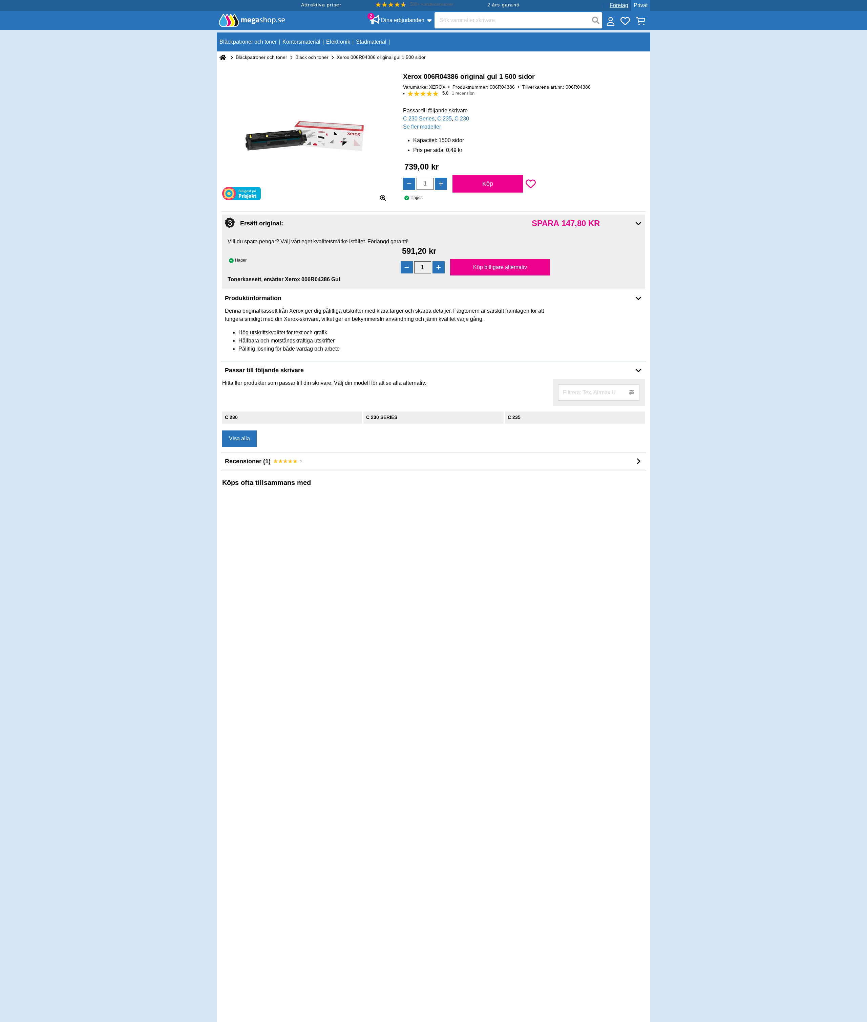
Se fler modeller (422, 127)
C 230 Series (419, 118)
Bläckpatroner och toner (261, 57)
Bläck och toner (312, 57)
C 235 (444, 118)
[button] (414, 4)
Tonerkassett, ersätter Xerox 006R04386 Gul (284, 279)
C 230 (461, 118)
